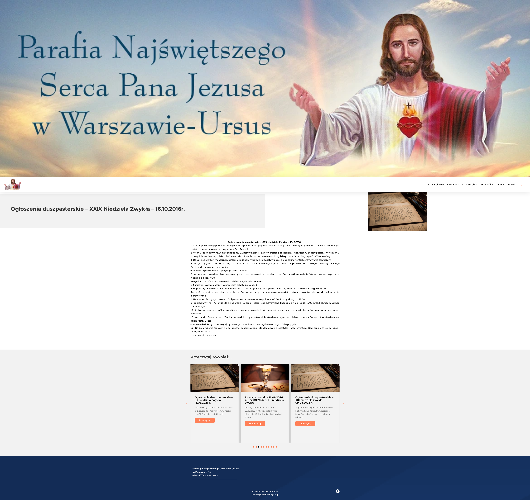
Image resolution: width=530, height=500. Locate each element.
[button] (343, 404)
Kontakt (512, 184)
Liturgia (470, 184)
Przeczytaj (217, 423)
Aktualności (454, 184)
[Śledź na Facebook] (338, 491)
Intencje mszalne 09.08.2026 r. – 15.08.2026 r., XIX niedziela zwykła (277, 400)
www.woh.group (270, 495)
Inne (499, 184)
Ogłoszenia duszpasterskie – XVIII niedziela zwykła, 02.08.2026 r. (327, 400)
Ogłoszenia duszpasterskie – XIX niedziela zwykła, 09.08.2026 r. (226, 400)
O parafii (486, 184)
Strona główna (435, 184)
